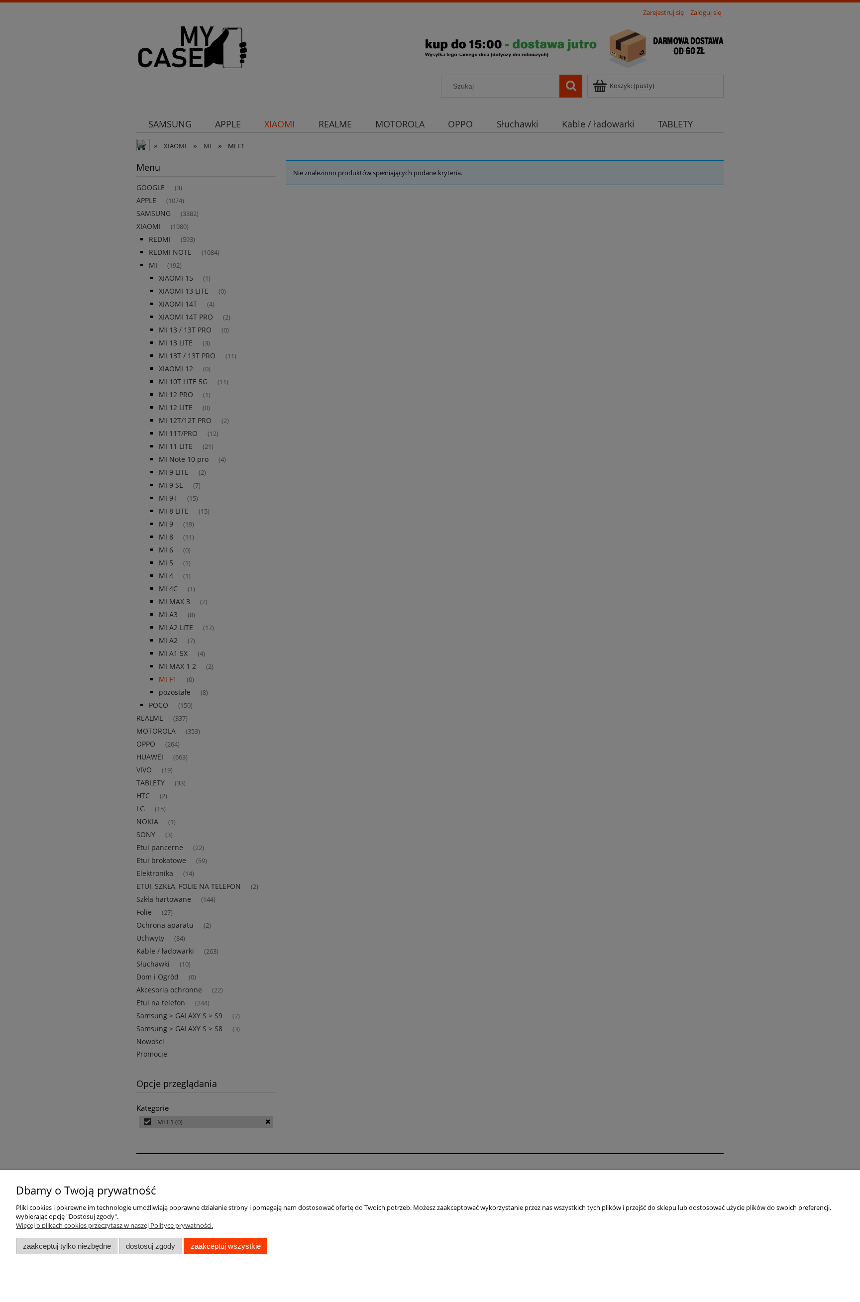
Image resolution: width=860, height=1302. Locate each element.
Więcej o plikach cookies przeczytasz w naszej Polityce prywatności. (114, 1225)
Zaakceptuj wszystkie (226, 1246)
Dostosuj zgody (150, 1246)
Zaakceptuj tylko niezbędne (67, 1246)
